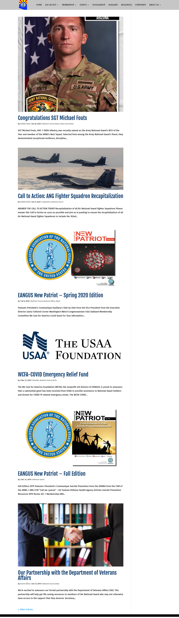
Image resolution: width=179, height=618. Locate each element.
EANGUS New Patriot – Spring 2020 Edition (60, 295)
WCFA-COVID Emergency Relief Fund (53, 374)
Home (39, 5)
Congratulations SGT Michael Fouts (52, 118)
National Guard (48, 124)
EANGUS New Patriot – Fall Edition (51, 473)
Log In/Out (50, 5)
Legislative (46, 202)
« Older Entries (25, 609)
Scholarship (98, 5)
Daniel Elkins (25, 584)
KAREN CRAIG (25, 124)
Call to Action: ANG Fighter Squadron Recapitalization (70, 196)
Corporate (140, 5)
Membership (68, 5)
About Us (154, 5)
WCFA (54, 380)
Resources (126, 5)
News (57, 124)
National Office (49, 301)
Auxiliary (113, 5)
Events (83, 5)
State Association (67, 124)
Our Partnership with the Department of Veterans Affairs (67, 575)
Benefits (36, 380)
